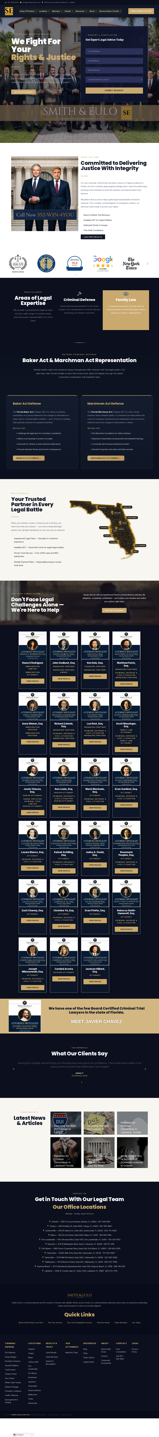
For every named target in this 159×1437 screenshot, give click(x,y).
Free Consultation (141, 11)
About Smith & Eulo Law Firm (31, 1322)
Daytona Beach (34, 1390)
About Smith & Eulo (106, 1350)
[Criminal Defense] (79, 294)
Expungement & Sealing (11, 1401)
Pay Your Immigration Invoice (79, 1322)
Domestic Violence (12, 1361)
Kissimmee (32, 1377)
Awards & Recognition (51, 1362)
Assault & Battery (12, 1365)
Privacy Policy (135, 1350)
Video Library (88, 1357)
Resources (80, 11)
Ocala (30, 1399)
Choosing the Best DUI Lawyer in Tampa (65, 1129)
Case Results (51, 1352)
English (20, 1435)
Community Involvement (106, 1361)
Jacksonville (33, 1362)
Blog (85, 1349)
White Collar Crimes (13, 1382)
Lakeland (32, 1382)
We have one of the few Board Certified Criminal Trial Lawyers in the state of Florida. (97, 1010)
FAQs (85, 1353)
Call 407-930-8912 (120, 1357)
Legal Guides (88, 1362)
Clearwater (32, 1386)
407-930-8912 (13, 2)
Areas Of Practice (27, 11)
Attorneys (56, 11)
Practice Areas (103, 1322)
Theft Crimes (10, 1370)
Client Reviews (121, 1322)
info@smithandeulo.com (31, 2)
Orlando (31, 1349)
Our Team (136, 1322)
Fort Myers (32, 1373)
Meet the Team (71, 1352)
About (91, 11)
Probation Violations (13, 1391)
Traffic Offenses (11, 1395)
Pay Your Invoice (55, 1322)
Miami (30, 1357)
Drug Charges (10, 1357)
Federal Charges (12, 1387)
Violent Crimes (11, 1374)
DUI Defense (10, 1352)
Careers (104, 1356)
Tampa (31, 1353)
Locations (43, 11)
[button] (11, 263)
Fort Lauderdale (33, 1367)
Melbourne (32, 1394)
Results (68, 11)
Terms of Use (66, 1415)
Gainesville (32, 1403)
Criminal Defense (79, 299)
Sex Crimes (9, 1378)
